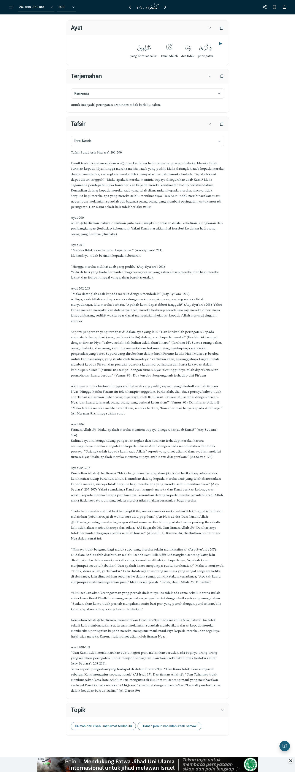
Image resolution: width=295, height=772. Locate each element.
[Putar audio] (220, 44)
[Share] (264, 7)
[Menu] (10, 7)
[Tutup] (290, 760)
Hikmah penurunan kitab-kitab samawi (169, 726)
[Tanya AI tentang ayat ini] (284, 746)
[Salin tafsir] (221, 123)
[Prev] (130, 7)
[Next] (165, 7)
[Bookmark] (274, 7)
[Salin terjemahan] (221, 76)
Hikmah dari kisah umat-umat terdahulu (103, 726)
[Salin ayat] (221, 27)
